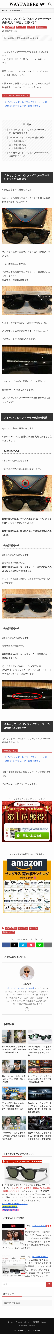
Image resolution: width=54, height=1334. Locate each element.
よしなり (27, 984)
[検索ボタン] (50, 4)
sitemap (43, 1322)
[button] (6, 945)
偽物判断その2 (20, 145)
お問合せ (32, 1325)
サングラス (21, 27)
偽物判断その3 (20, 148)
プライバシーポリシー (22, 1322)
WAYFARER (10, 27)
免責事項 (35, 1322)
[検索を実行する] (49, 1284)
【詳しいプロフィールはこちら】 (20, 988)
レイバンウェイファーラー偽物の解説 (26, 137)
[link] (27, 1009)
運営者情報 (23, 1325)
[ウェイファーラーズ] (27, 4)
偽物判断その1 (20, 141)
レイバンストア (39, 1225)
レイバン (31, 27)
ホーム (10, 1322)
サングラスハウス (40, 1256)
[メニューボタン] (4, 4)
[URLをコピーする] (48, 945)
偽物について (42, 27)
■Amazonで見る (9, 1206)
